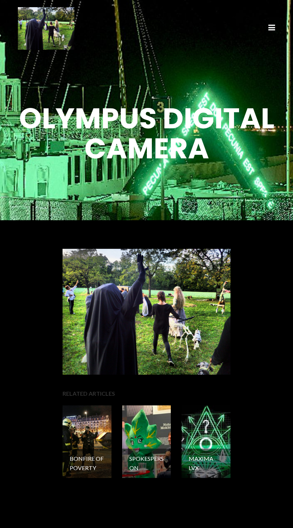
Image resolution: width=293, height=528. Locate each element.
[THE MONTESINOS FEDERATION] (46, 27)
